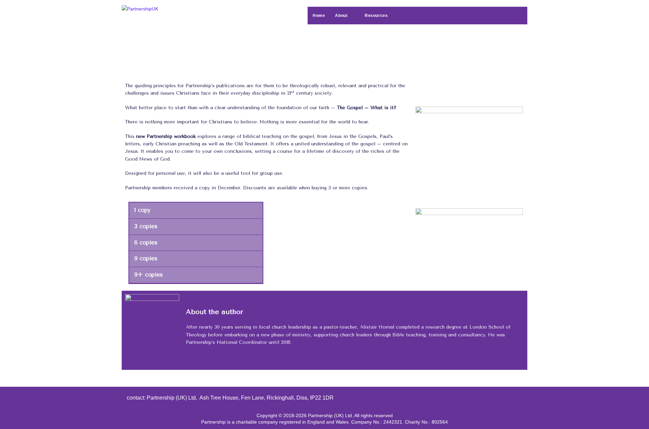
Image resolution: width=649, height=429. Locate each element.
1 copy (142, 210)
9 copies (146, 258)
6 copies (146, 242)
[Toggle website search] (406, 15)
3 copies (146, 226)
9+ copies (148, 274)
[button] (196, 210)
